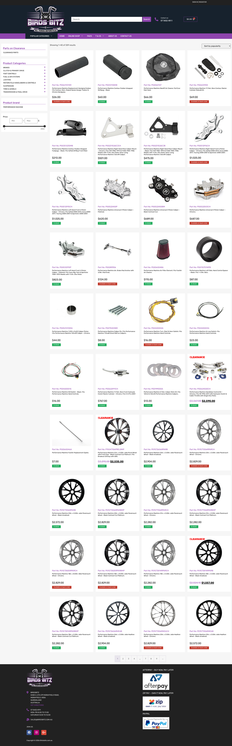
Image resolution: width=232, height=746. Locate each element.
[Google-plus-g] (43, 732)
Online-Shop (74, 36)
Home (62, 36)
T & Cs (98, 36)
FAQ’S (89, 36)
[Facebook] (29, 732)
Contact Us (125, 36)
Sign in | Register (199, 2)
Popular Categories (39, 36)
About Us (112, 36)
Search (147, 19)
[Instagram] (36, 732)
